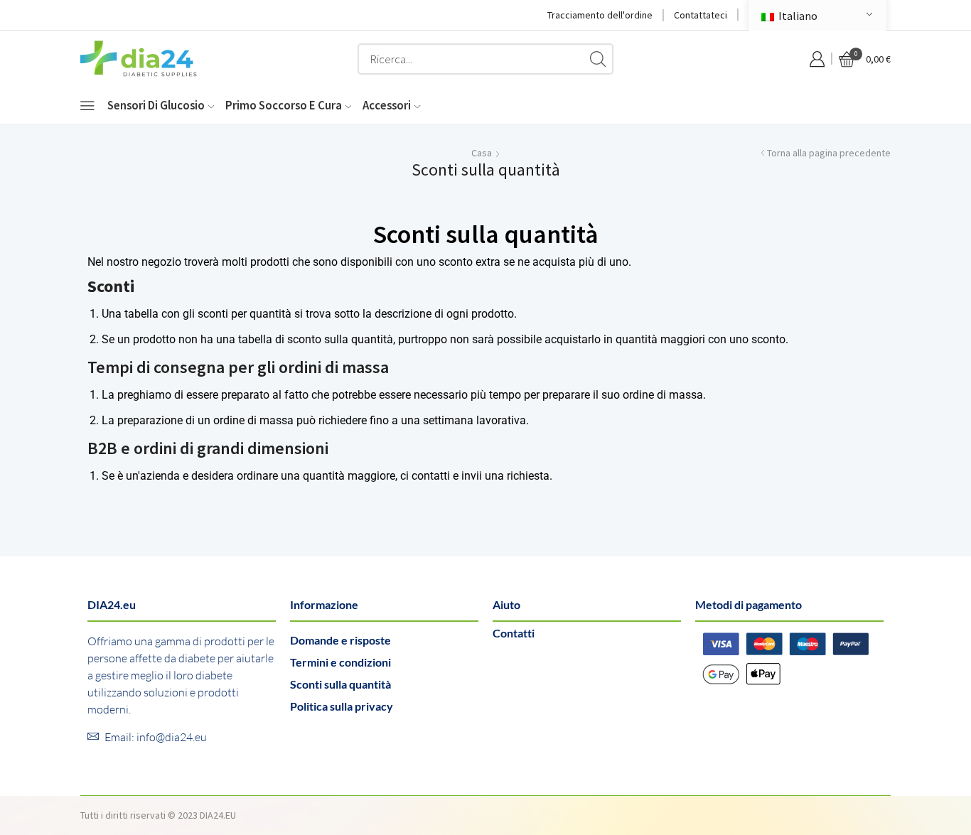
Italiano (796, 16)
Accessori (387, 105)
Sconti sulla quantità (340, 684)
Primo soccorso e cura (283, 105)
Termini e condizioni (340, 662)
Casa (481, 152)
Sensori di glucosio (156, 105)
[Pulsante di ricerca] (598, 59)
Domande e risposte (340, 640)
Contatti (514, 633)
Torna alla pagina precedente (829, 152)
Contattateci (700, 15)
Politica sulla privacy (341, 706)
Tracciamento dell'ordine (600, 15)
